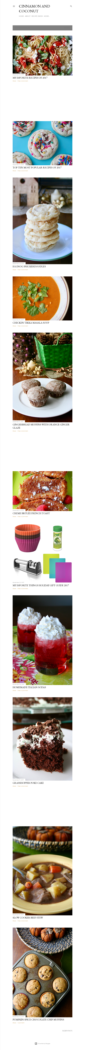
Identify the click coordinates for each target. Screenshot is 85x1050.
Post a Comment (23, 81)
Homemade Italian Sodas (29, 687)
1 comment (21, 1023)
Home (21, 16)
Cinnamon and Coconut (34, 8)
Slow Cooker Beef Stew (28, 917)
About (27, 16)
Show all (67, 28)
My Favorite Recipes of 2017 (30, 77)
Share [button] (14, 81)
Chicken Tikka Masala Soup (31, 322)
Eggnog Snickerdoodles (29, 266)
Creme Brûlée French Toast (31, 513)
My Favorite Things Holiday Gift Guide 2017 (41, 585)
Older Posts (67, 1031)
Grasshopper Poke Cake (28, 782)
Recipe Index (37, 16)
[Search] (71, 6)
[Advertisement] (42, 101)
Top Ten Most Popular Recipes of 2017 (37, 167)
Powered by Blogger (44, 1043)
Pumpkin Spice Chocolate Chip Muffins (38, 1019)
